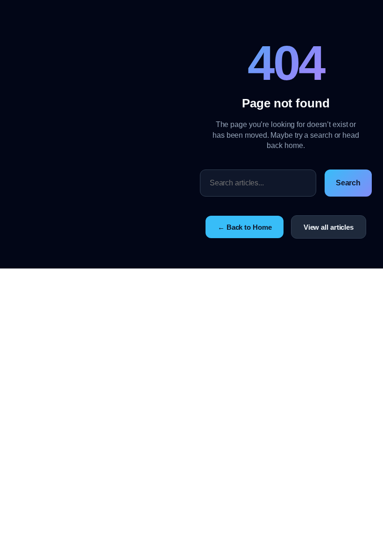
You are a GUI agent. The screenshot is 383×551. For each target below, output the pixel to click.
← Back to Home (245, 227)
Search (348, 183)
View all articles (329, 227)
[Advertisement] (105, 134)
